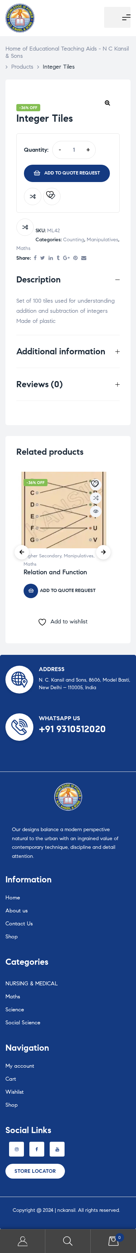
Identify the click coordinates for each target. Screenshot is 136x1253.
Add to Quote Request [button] (68, 590)
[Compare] (32, 196)
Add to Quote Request (72, 173)
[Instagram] (16, 1149)
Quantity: (36, 149)
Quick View (96, 511)
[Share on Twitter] (42, 258)
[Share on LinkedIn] (51, 258)
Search (68, 1241)
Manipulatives (102, 240)
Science (14, 1009)
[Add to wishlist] (52, 196)
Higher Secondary (42, 556)
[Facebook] (36, 1149)
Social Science (22, 1022)
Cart (10, 1079)
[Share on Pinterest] (75, 258)
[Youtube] (57, 1149)
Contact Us (19, 923)
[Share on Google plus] (66, 258)
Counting (73, 240)
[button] (107, 103)
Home (12, 897)
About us (16, 910)
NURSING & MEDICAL (31, 983)
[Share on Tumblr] (58, 258)
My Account (22, 1241)
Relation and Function (55, 572)
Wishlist (14, 1092)
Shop (11, 936)
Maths (23, 248)
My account (19, 1066)
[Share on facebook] (35, 258)
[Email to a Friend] (83, 258)
